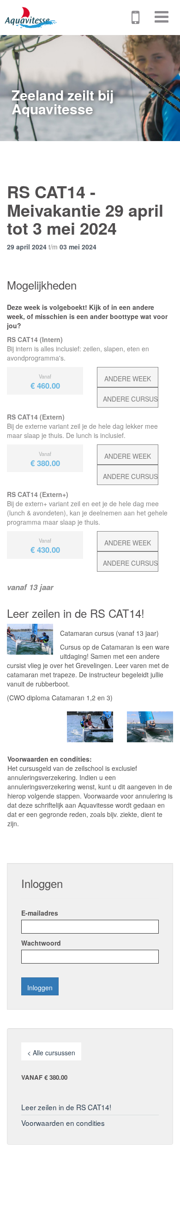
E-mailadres (39, 912)
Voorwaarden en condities (63, 1123)
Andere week (127, 378)
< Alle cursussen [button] (51, 1052)
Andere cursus (130, 398)
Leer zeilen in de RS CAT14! (66, 1107)
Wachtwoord (41, 942)
